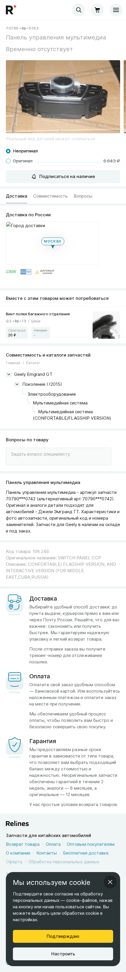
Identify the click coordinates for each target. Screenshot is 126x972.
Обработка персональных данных (63, 861)
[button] (63, 96)
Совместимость (50, 196)
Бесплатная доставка (85, 853)
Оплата (53, 844)
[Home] (12, 10)
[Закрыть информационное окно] (110, 882)
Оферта (14, 861)
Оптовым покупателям (91, 844)
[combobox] (78, 10)
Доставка (16, 196)
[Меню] (116, 10)
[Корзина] (97, 10)
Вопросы (83, 196)
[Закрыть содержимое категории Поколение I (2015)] (17, 384)
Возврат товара (23, 844)
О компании (18, 853)
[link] (63, 325)
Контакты (46, 853)
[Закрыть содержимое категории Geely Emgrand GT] (9, 374)
